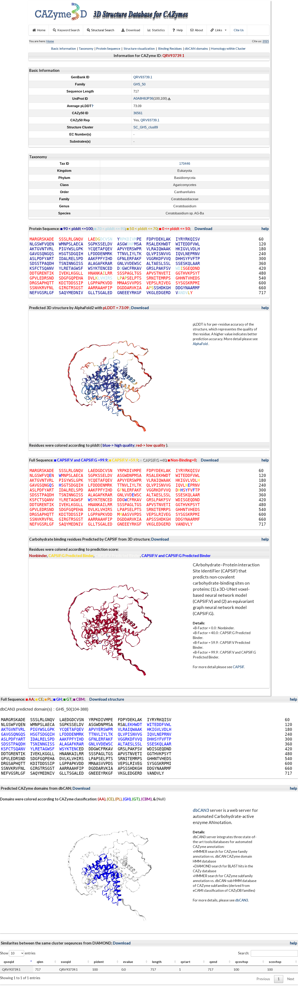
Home (41, 30)
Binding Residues (170, 48)
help (265, 228)
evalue (128, 962)
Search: (243, 953)
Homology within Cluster (228, 48)
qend (213, 962)
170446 (184, 163)
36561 (138, 113)
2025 (266, 41)
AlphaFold (200, 344)
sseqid (66, 962)
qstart (185, 962)
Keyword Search (68, 30)
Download (133, 30)
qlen (40, 962)
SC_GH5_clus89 (145, 127)
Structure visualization (139, 48)
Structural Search (102, 30)
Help (180, 30)
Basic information (63, 48)
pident (99, 962)
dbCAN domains (197, 48)
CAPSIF (238, 667)
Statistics (158, 30)
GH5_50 (139, 84)
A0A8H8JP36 (143, 98)
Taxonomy (86, 48)
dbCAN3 (201, 810)
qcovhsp (241, 962)
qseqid (9, 962)
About (199, 30)
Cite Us (239, 30)
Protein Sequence (108, 48)
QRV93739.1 (142, 77)
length (157, 962)
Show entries (17, 953)
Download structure (106, 699)
